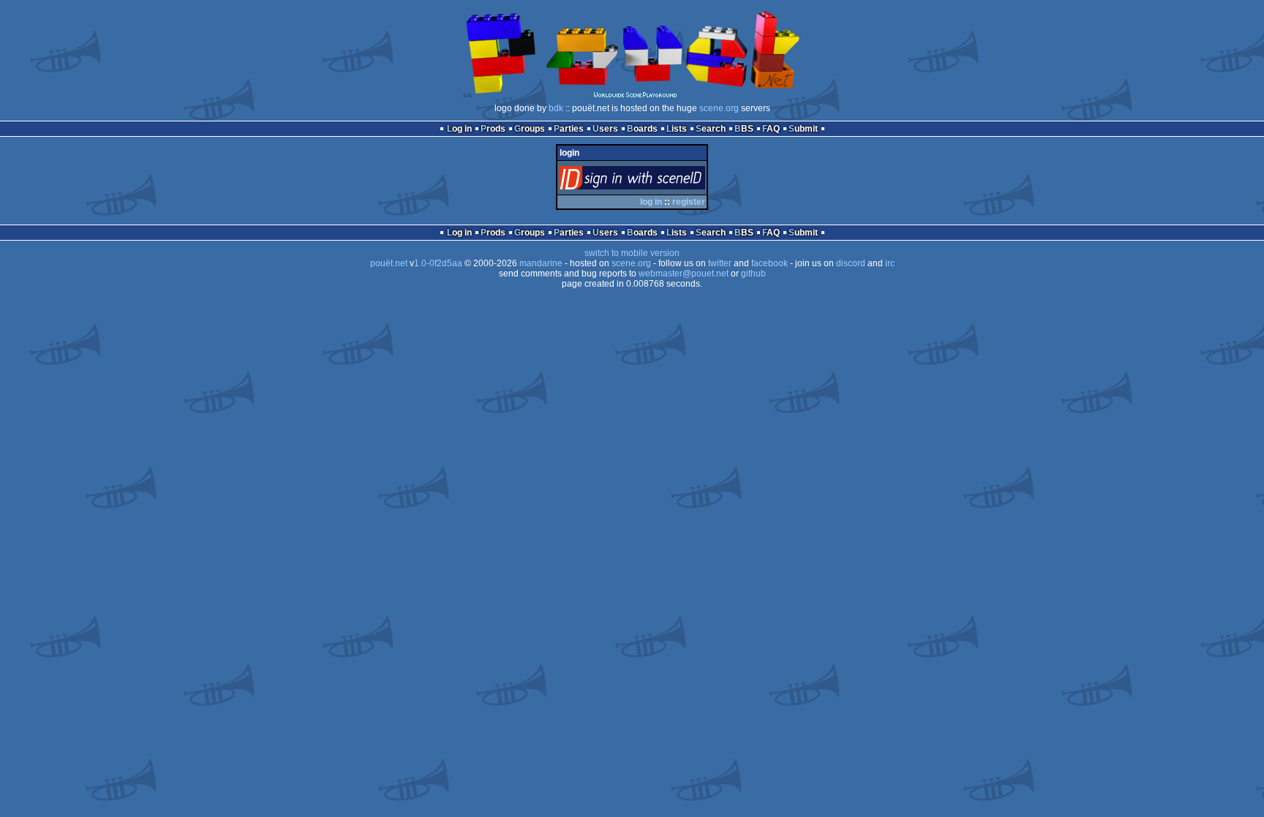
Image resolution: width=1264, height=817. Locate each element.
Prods (493, 129)
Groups (529, 129)
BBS (743, 129)
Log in (459, 129)
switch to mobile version (632, 253)
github (753, 273)
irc (890, 263)
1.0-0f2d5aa (438, 263)
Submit (803, 129)
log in (651, 202)
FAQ (771, 129)
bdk (556, 108)
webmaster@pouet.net (684, 273)
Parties (569, 129)
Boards (642, 129)
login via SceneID (656, 181)
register (688, 202)
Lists (676, 129)
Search (711, 129)
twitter (719, 263)
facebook (769, 263)
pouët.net (388, 263)
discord (850, 263)
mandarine (541, 263)
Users (605, 129)
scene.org (719, 108)
